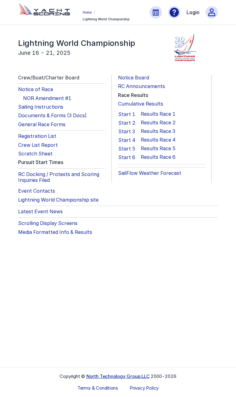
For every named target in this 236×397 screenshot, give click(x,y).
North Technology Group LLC (118, 376)
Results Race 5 (158, 148)
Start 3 (126, 131)
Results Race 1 (158, 114)
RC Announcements (141, 86)
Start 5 (127, 149)
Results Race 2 (158, 123)
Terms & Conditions (97, 388)
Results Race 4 (158, 140)
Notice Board (133, 78)
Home (87, 12)
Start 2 (127, 123)
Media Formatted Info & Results (55, 232)
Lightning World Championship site (58, 200)
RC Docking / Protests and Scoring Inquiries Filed (58, 177)
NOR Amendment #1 (47, 98)
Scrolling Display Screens (47, 223)
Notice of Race (35, 89)
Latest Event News (40, 212)
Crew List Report (38, 145)
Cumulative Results (140, 104)
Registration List (37, 136)
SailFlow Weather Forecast (149, 173)
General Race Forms (41, 124)
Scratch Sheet (35, 154)
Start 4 (126, 140)
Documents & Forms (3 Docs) (52, 115)
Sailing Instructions (40, 107)
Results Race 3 (158, 131)
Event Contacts (36, 191)
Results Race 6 (158, 157)
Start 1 (126, 114)
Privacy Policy (144, 388)
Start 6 (126, 157)
